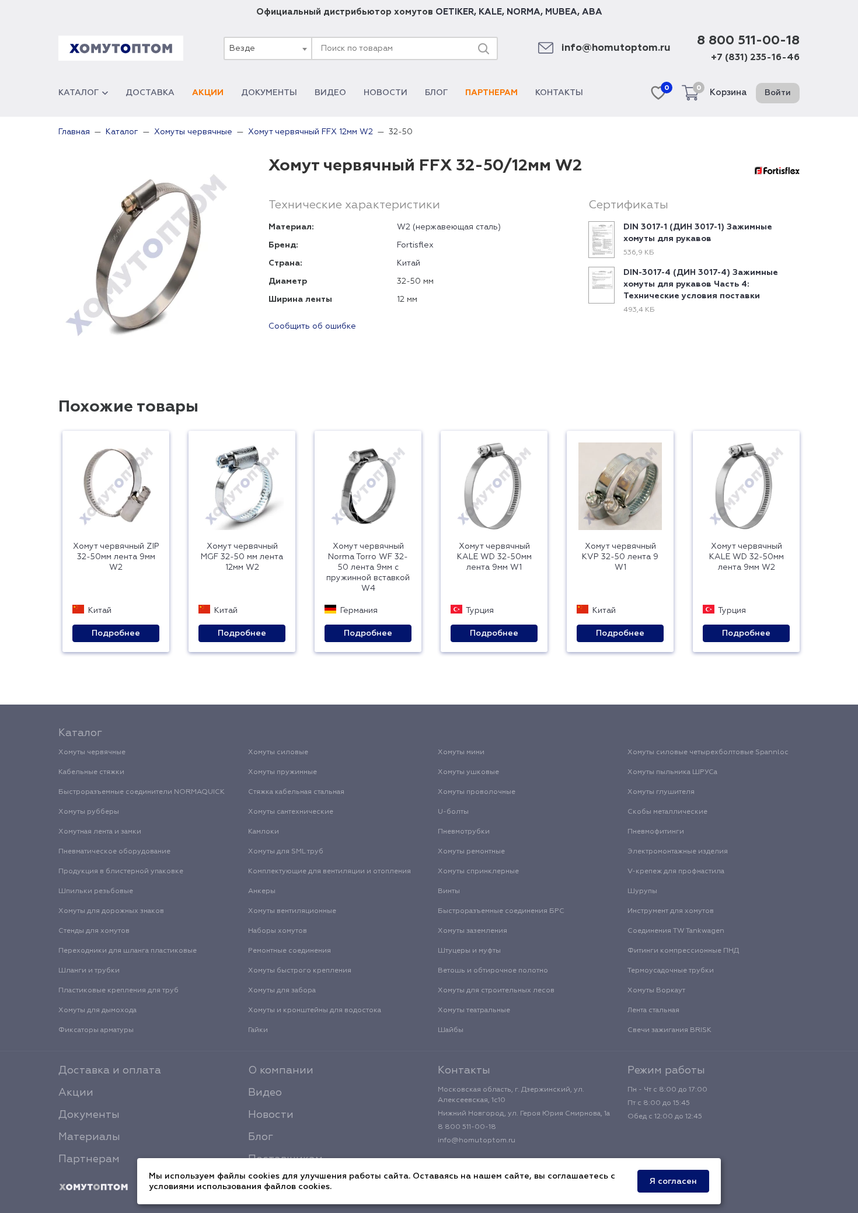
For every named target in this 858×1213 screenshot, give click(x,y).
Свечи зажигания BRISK (669, 1030)
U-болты (453, 811)
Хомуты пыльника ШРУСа (672, 772)
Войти (778, 93)
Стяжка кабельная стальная (296, 792)
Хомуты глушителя (661, 792)
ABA (592, 12)
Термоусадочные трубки (670, 970)
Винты (449, 891)
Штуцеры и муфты (469, 950)
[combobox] (267, 48)
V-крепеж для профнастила (675, 871)
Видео (330, 93)
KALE (490, 12)
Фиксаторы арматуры (96, 1030)
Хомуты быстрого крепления (299, 970)
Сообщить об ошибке (312, 326)
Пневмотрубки (464, 831)
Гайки (258, 1030)
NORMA (523, 12)
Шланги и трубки (89, 970)
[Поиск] (483, 48)
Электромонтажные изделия (677, 851)
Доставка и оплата (109, 1070)
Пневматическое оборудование (114, 851)
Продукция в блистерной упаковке (120, 871)
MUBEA (561, 12)
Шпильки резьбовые (95, 891)
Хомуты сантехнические (290, 811)
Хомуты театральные (474, 1010)
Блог (436, 93)
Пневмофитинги (655, 831)
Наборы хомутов (277, 931)
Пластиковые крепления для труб (118, 990)
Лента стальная (653, 1010)
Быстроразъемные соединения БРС (501, 911)
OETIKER (454, 12)
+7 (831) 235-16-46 (755, 57)
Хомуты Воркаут (656, 990)
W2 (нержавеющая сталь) (449, 227)
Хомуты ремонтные (471, 851)
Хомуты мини (461, 752)
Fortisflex (415, 245)
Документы (269, 93)
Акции (208, 93)
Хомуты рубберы (88, 811)
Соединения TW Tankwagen (675, 931)
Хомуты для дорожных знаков (111, 911)
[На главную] (93, 1187)
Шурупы (642, 891)
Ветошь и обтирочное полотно (493, 970)
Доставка (150, 93)
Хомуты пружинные (282, 772)
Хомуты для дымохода (97, 1010)
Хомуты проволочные (476, 792)
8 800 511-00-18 (748, 40)
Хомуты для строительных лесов (496, 990)
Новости (385, 93)
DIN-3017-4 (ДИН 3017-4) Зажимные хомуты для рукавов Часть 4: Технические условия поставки (700, 284)
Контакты (559, 93)
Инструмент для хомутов (670, 911)
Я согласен (673, 1181)
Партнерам (491, 93)
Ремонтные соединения (289, 950)
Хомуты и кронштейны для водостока (314, 1010)
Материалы (89, 1137)
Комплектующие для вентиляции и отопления (329, 871)
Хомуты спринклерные (478, 871)
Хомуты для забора (282, 990)
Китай (408, 263)
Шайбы (450, 1030)
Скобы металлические (667, 811)
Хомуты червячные (91, 752)
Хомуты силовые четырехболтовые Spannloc (708, 752)
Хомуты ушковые (468, 772)
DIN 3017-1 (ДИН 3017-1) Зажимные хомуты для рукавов (697, 233)
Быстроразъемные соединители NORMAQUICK (141, 792)
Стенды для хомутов (94, 931)
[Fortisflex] (777, 170)
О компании (280, 1070)
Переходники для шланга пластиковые (127, 950)
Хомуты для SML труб (285, 851)
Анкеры (261, 891)
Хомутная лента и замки (99, 831)
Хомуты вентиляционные (292, 911)
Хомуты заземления (472, 931)
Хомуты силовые (278, 752)
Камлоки (263, 831)
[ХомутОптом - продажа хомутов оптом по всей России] (120, 48)
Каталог (78, 93)
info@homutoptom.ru (616, 48)
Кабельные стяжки (91, 772)
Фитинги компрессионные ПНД (683, 950)
